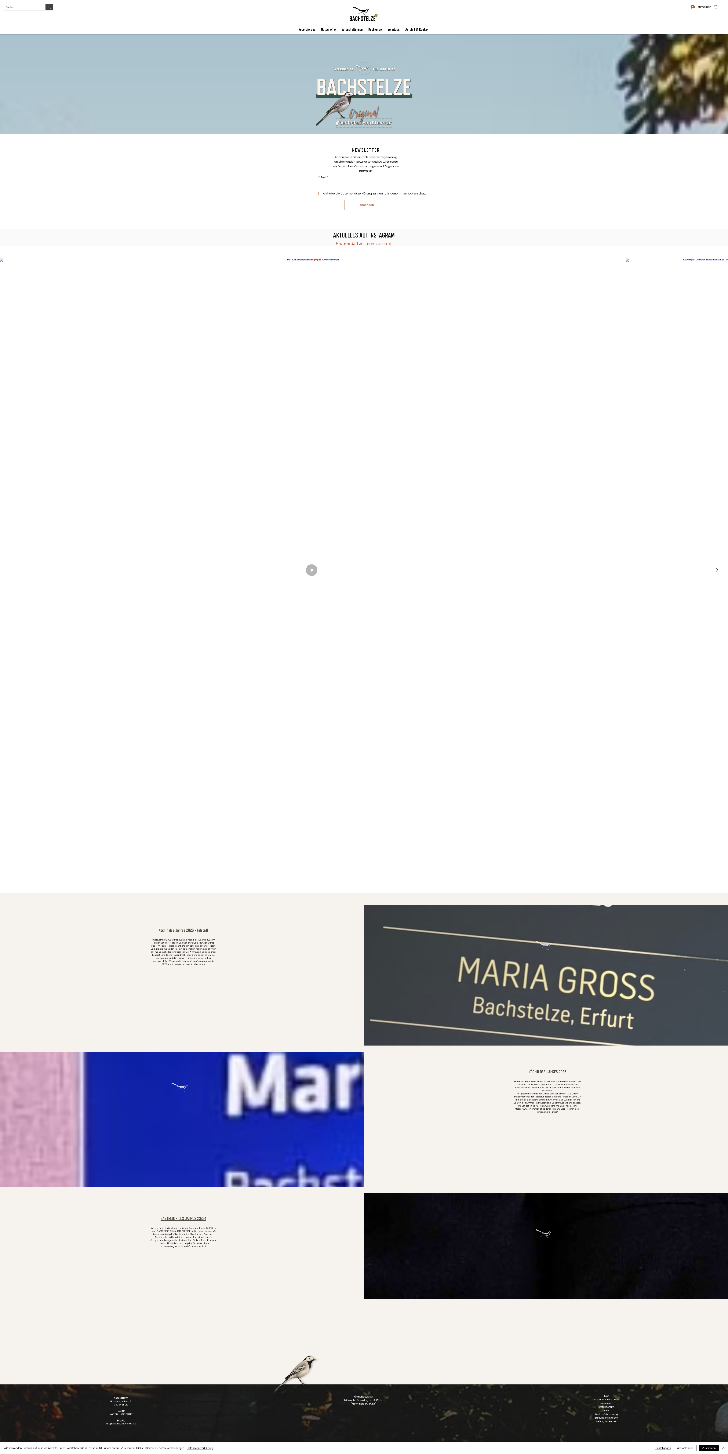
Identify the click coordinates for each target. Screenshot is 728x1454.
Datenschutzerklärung (200, 1448)
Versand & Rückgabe (606, 1399)
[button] (716, 7)
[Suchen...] (49, 7)
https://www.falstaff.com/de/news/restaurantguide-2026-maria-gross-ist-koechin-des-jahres (188, 963)
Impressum (606, 1403)
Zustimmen (709, 1448)
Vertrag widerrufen (606, 1421)
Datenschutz (606, 1407)
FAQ (606, 1396)
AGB (606, 1410)
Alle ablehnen (685, 1448)
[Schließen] (723, 1448)
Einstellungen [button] (663, 1448)
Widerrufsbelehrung (606, 1414)
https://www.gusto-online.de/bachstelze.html (183, 1246)
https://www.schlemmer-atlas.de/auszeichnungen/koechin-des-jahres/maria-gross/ (547, 1110)
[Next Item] (717, 570)
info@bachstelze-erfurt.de (121, 1423)
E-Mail (322, 177)
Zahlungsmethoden (606, 1417)
